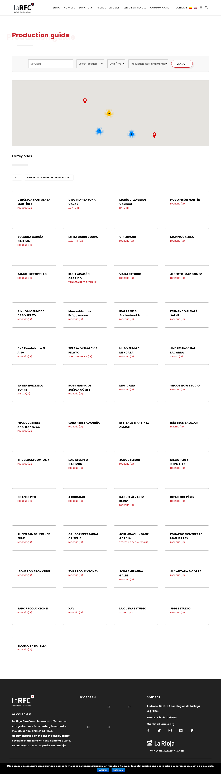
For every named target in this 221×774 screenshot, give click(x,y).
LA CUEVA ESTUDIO (132, 608)
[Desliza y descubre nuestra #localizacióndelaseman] (109, 735)
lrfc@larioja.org (163, 724)
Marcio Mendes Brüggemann (79, 313)
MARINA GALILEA (182, 237)
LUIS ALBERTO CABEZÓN (78, 462)
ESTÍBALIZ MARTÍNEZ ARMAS (134, 425)
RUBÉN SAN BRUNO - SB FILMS (33, 536)
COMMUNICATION (160, 7)
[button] (154, 135)
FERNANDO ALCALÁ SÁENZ (184, 313)
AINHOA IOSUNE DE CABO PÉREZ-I (30, 313)
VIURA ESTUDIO (130, 274)
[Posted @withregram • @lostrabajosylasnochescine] (130, 714)
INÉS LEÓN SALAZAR (184, 423)
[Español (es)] (190, 8)
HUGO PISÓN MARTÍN (185, 200)
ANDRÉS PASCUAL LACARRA (182, 350)
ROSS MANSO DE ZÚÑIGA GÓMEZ (79, 388)
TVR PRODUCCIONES (83, 571)
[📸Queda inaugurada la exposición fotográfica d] (89, 714)
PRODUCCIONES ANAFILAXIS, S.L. (28, 425)
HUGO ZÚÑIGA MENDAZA (129, 350)
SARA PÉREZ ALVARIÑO (84, 423)
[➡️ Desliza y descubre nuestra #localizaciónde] (109, 714)
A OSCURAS (76, 497)
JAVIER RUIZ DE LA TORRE (30, 388)
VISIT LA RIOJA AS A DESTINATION (167, 750)
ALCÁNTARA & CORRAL (186, 571)
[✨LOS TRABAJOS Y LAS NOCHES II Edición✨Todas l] (130, 735)
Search (182, 64)
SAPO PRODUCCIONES (33, 608)
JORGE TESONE (130, 460)
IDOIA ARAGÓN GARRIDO (79, 276)
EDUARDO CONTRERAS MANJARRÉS (186, 536)
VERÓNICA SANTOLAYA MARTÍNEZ (33, 202)
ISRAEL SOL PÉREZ (182, 497)
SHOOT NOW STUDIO (185, 386)
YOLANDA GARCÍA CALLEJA (30, 239)
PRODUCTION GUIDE (108, 7)
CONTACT (181, 7)
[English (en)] (195, 8)
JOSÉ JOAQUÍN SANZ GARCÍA (134, 536)
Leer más (118, 770)
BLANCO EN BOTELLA (31, 646)
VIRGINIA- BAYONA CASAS (82, 202)
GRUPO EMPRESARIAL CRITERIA (83, 536)
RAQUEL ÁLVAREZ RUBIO (131, 499)
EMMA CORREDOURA (83, 237)
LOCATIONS (86, 7)
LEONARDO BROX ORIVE (34, 571)
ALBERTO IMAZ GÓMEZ (186, 274)
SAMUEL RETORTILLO (32, 274)
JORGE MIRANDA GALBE (131, 573)
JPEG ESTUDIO (180, 608)
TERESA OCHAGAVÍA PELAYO (83, 350)
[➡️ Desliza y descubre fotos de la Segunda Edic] (89, 735)
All (17, 177)
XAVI (71, 608)
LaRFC (56, 7)
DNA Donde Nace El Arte (31, 350)
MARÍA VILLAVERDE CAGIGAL (132, 202)
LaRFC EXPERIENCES (135, 7)
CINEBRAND (127, 237)
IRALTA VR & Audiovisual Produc (133, 313)
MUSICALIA (127, 386)
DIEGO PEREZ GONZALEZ (179, 462)
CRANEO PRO (26, 497)
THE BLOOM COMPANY (33, 460)
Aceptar (103, 770)
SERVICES (69, 7)
